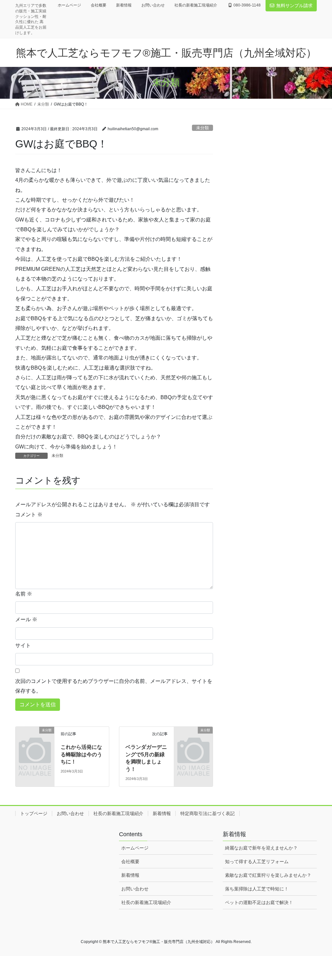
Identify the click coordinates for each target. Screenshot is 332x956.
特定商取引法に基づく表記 (207, 813)
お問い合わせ (153, 5)
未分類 (202, 127)
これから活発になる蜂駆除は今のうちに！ (81, 754)
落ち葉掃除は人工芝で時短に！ (257, 888)
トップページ (33, 813)
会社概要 (98, 5)
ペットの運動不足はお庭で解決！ (259, 902)
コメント (28, 514)
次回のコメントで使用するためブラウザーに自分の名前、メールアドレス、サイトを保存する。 (113, 686)
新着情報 (124, 5)
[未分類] (35, 738)
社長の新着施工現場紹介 (195, 5)
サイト (23, 645)
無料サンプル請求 (294, 5)
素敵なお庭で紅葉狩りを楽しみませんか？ (268, 875)
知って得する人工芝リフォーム (257, 861)
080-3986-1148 (247, 5)
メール (26, 619)
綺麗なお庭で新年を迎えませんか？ (261, 847)
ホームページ (69, 5)
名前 (23, 594)
